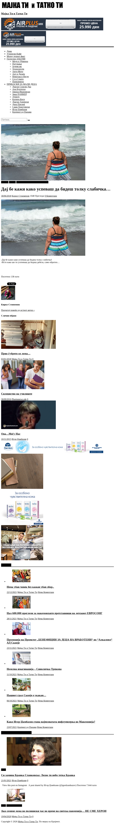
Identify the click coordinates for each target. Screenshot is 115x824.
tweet (3, 769)
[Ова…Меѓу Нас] (28, 428)
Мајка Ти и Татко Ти (14, 13)
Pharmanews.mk (19, 399)
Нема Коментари (46, 592)
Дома (9, 51)
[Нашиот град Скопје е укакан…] (21, 690)
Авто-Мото (17, 71)
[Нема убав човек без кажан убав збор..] (21, 581)
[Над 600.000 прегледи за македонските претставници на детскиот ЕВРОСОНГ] (21, 608)
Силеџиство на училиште (16, 393)
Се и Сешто (18, 79)
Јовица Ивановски (21, 92)
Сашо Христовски (21, 107)
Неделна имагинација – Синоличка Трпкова (34, 669)
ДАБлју (16, 97)
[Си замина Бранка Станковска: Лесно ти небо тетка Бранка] (34, 765)
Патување (17, 64)
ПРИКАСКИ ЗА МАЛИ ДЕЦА (22, 84)
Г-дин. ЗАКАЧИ (14, 805)
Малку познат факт (16, 56)
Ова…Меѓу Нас (10, 433)
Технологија (18, 69)
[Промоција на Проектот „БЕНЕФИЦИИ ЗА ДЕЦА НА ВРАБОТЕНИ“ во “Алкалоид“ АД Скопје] (21, 634)
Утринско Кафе (14, 54)
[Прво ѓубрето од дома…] (28, 348)
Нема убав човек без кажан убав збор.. (30, 586)
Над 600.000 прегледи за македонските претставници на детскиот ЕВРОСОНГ (54, 613)
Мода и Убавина (20, 61)
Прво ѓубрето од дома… (15, 353)
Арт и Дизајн (18, 74)
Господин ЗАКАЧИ (16, 59)
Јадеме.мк (17, 66)
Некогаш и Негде (20, 76)
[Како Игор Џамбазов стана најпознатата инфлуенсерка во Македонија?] (21, 716)
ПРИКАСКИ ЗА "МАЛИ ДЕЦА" (32, 182)
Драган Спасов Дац (21, 86)
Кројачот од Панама (21, 112)
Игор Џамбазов (19, 109)
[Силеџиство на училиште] (22, 388)
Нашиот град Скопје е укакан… (26, 695)
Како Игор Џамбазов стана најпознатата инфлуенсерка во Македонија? (51, 721)
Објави (12, 182)
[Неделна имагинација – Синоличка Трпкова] (21, 663)
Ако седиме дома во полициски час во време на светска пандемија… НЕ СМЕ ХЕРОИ (53, 811)
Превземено (18, 81)
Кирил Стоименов (20, 196)
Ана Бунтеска (19, 89)
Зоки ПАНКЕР (19, 94)
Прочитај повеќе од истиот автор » (18, 310)
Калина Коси (18, 99)
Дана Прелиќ (18, 104)
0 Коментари (51, 196)
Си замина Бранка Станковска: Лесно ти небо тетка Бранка (38, 775)
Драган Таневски (20, 102)
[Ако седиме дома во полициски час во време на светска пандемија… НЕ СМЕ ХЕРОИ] (16, 801)
